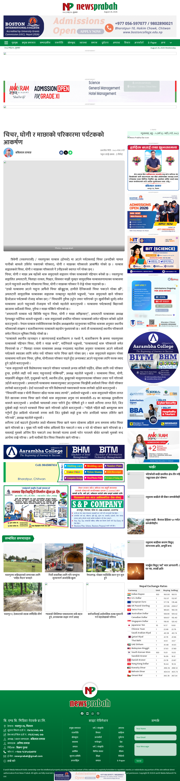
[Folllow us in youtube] (87, 713)
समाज (94, 43)
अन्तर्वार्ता (139, 43)
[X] (66, 152)
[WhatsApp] (70, 152)
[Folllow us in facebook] (82, 713)
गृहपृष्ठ (15, 43)
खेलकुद (71, 43)
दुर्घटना (105, 43)
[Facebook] (61, 152)
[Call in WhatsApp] (92, 713)
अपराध (116, 43)
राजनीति (59, 43)
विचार (127, 43)
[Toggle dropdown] (170, 42)
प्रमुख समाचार (28, 43)
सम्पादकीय (45, 43)
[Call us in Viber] (98, 713)
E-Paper (152, 43)
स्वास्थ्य (83, 43)
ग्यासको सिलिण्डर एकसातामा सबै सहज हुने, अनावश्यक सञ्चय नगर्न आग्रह (64, 615)
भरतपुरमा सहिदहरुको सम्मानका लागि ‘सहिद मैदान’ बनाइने (22, 576)
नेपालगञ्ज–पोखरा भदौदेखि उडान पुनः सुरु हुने (105, 576)
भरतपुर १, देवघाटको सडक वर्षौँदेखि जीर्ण (23, 614)
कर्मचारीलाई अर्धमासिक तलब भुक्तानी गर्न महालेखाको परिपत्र (105, 615)
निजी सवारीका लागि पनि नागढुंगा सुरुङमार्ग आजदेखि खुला (64, 576)
